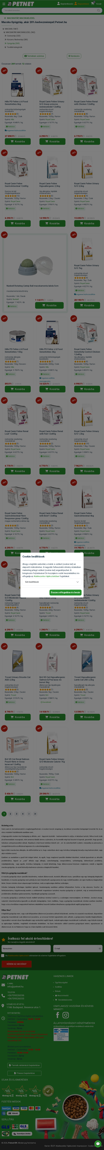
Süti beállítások (32, 582)
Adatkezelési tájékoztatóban (46, 576)
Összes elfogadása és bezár (65, 592)
